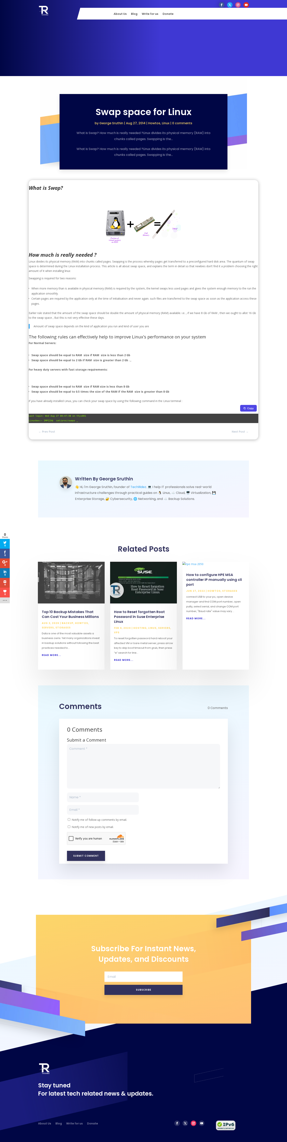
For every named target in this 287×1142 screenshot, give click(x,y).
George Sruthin (111, 123)
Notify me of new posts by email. (93, 827)
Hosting (140, 628)
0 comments (182, 123)
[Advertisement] (143, 48)
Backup (67, 623)
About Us (120, 14)
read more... (51, 655)
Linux (165, 123)
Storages (63, 627)
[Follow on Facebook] (221, 5)
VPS (116, 632)
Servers (48, 627)
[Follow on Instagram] (238, 5)
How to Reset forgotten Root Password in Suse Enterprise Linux (139, 616)
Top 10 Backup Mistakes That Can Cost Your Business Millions (70, 614)
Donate (168, 14)
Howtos (154, 123)
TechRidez (138, 487)
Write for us (150, 14)
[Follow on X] (230, 5)
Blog (134, 14)
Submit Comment (86, 855)
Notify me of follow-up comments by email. (99, 820)
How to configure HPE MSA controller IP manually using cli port (214, 579)
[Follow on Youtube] (246, 5)
